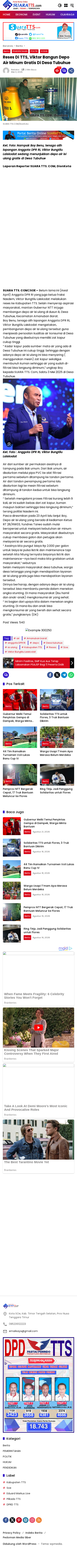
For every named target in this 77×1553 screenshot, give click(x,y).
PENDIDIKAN (9, 1467)
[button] (60, 5)
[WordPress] (25, 1520)
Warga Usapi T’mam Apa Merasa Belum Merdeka (56, 753)
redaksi (15, 70)
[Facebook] (50, 675)
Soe (65, 647)
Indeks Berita (33, 1533)
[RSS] (39, 1520)
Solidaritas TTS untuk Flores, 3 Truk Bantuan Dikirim (54, 717)
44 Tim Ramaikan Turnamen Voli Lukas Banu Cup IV (16, 755)
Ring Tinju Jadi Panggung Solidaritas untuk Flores (56, 790)
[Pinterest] (19, 1520)
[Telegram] (64, 675)
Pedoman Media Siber (17, 1537)
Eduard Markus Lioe (18, 1493)
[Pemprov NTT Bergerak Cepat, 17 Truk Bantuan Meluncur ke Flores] (20, 775)
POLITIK (34, 51)
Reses (52, 647)
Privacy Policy (11, 1533)
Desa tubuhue (54, 643)
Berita (6, 51)
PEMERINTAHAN (20, 51)
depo (36, 643)
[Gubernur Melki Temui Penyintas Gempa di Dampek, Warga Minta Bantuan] (20, 700)
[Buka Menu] (66, 5)
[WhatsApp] (71, 675)
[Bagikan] (71, 71)
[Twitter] (57, 675)
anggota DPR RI (16, 643)
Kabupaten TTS (33, 647)
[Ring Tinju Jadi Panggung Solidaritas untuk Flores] (57, 775)
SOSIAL (44, 51)
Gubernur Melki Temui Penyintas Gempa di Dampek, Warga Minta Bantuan (17, 717)
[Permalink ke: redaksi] (7, 70)
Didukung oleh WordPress (19, 1544)
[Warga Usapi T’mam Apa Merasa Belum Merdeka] (57, 737)
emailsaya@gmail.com (23, 1331)
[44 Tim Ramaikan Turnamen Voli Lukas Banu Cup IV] (20, 737)
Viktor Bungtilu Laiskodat (22, 651)
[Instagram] (32, 1520)
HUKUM (7, 1462)
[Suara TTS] (22, 5)
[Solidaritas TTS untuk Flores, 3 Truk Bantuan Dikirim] (57, 700)
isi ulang (12, 647)
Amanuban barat (37, 638)
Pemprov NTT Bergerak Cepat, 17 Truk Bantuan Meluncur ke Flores (18, 792)
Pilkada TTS (14, 1499)
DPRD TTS (12, 1504)
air (18, 638)
